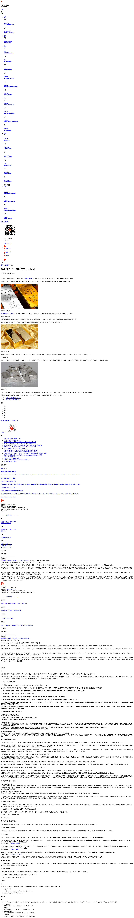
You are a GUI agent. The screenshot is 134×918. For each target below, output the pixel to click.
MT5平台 (3, 547)
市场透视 (8, 529)
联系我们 (8, 523)
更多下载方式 (7, 243)
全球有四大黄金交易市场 (7, 313)
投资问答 (3, 531)
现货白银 (8, 537)
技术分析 (13, 529)
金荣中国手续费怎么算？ (10, 456)
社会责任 (3, 523)
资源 (2, 607)
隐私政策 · (16, 560)
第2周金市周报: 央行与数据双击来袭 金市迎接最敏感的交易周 (21, 450)
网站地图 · (27, 560)
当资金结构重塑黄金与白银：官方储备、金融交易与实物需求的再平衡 (23, 445)
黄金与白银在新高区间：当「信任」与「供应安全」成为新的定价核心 (23, 455)
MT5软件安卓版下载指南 (10, 461)
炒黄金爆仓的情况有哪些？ (13, 398)
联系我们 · (4, 560)
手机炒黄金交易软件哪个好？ (12, 440)
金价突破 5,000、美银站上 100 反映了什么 (15, 448)
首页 (2, 265)
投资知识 (3, 529)
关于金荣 (3, 521)
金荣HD (8, 544)
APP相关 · (21, 560)
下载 (2, 9)
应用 (2, 621)
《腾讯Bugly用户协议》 (15, 854)
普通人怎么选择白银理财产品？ (12, 438)
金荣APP (3, 544)
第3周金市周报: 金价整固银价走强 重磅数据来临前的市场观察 (21, 451)
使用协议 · (10, 560)
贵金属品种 (28, 278)
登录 (2, 221)
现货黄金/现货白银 (7, 618)
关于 (2, 600)
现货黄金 (3, 537)
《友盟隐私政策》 (14, 849)
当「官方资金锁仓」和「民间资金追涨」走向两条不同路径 (20, 443)
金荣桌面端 (13, 625)
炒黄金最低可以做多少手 (13, 399)
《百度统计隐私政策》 (15, 843)
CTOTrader (9, 547)
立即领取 (3, 558)
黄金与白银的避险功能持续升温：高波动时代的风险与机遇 (20, 447)
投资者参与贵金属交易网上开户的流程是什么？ (17, 460)
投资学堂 (6, 265)
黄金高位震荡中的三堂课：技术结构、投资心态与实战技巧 (20, 442)
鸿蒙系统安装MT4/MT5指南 (11, 458)
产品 (2, 614)
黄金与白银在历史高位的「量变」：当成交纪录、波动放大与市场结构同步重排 (25, 453)
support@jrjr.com (11, 506)
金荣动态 (13, 521)
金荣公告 (8, 521)
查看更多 (3, 468)
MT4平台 (8, 545)
